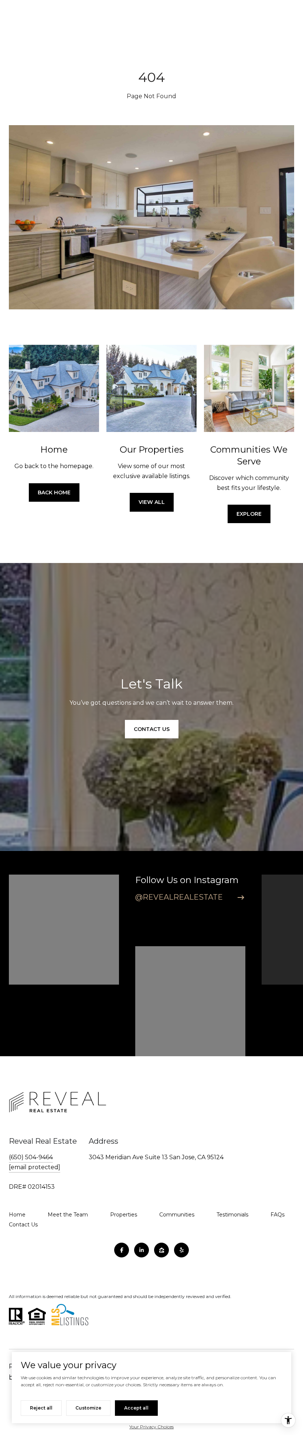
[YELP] (181, 1250)
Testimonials (232, 1214)
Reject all (41, 1408)
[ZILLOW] (161, 1250)
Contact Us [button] (152, 729)
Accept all (136, 1408)
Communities (176, 1214)
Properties (123, 1214)
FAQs (277, 1214)
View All (152, 502)
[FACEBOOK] (121, 1250)
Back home (54, 492)
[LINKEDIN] (141, 1250)
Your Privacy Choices (151, 1426)
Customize (88, 1408)
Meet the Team (68, 1214)
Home (17, 1214)
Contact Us (23, 1224)
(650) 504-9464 (31, 1157)
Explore (249, 514)
